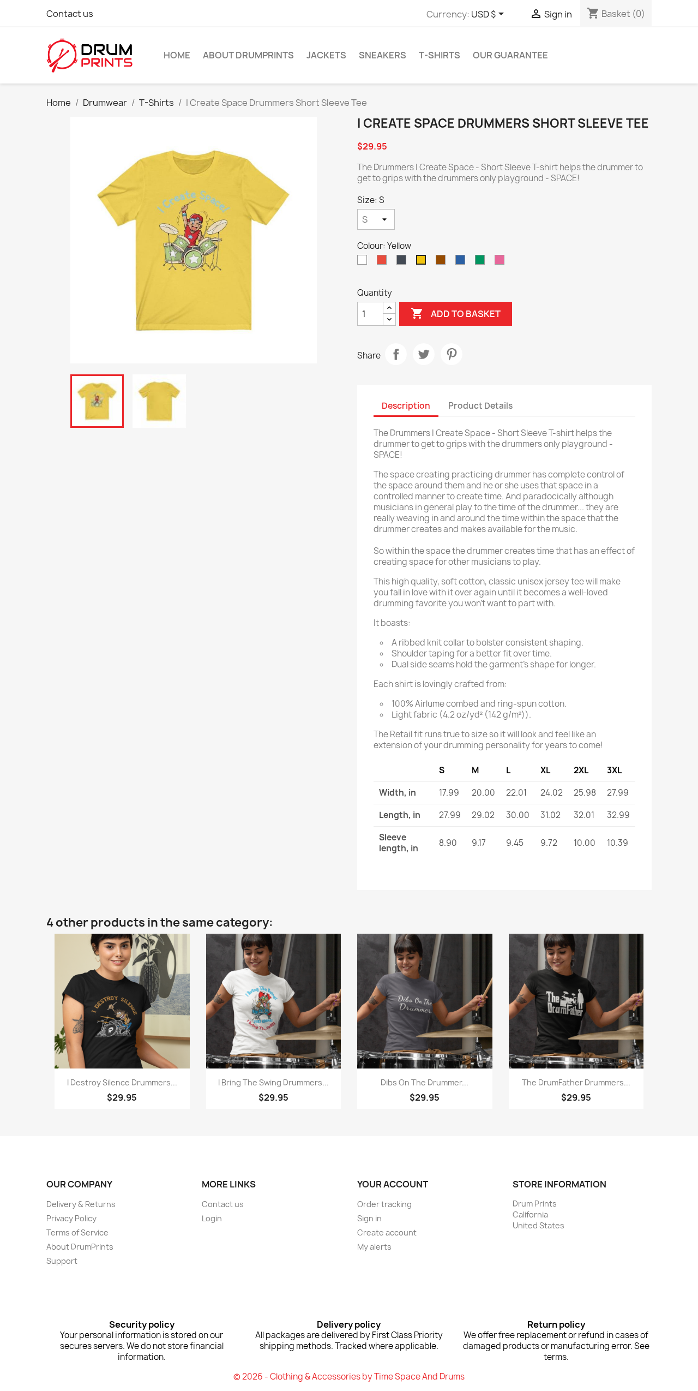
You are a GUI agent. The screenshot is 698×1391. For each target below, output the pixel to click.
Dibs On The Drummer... (424, 1082)
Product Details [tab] (480, 405)
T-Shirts (439, 55)
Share (396, 354)
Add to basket (456, 313)
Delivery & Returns (81, 1204)
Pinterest (451, 354)
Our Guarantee (510, 55)
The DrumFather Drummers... (576, 1082)
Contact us (69, 14)
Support (61, 1261)
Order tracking (384, 1204)
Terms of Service (77, 1232)
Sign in (369, 1218)
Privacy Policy (71, 1218)
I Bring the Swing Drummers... (273, 1082)
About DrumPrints (248, 55)
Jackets (326, 55)
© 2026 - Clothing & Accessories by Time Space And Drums (349, 1376)
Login (212, 1218)
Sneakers (382, 55)
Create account (387, 1232)
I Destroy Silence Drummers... (122, 1082)
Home (177, 55)
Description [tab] (406, 405)
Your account (392, 1184)
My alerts (374, 1246)
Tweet (424, 354)
